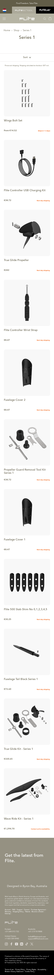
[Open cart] (50, 18)
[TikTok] (26, 944)
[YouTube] (16, 944)
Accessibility (42, 969)
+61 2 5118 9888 (35, 932)
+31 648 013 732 (12, 932)
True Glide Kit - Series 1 (18, 749)
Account (7, 909)
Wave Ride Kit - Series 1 (19, 818)
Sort (25, 57)
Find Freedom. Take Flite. (27, 3)
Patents (27, 911)
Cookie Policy (29, 971)
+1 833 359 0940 (12, 939)
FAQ (13, 909)
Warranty (8, 911)
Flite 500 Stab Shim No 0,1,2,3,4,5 (25, 609)
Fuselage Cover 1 (15, 539)
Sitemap (7, 913)
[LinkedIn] (21, 944)
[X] (31, 944)
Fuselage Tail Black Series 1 (21, 679)
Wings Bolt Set (13, 120)
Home (7, 30)
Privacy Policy (20, 969)
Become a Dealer (38, 911)
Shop (16, 30)
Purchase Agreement (38, 909)
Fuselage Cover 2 (15, 400)
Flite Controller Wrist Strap (21, 330)
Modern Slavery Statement (14, 971)
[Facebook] (11, 944)
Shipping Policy (18, 911)
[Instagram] (6, 944)
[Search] (44, 18)
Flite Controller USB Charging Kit (24, 190)
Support (19, 909)
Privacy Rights (31, 969)
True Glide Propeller (16, 260)
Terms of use (9, 969)
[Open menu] (4, 18)
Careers (26, 909)
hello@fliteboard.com (37, 937)
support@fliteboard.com (38, 939)
